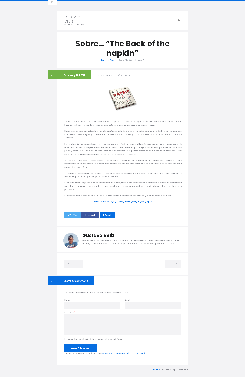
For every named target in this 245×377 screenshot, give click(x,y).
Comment (69, 312)
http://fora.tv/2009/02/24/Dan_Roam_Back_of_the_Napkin (123, 201)
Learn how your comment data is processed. (123, 353)
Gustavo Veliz (106, 75)
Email (127, 300)
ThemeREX (157, 369)
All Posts (111, 60)
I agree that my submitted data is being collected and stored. (95, 339)
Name (67, 300)
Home (103, 60)
